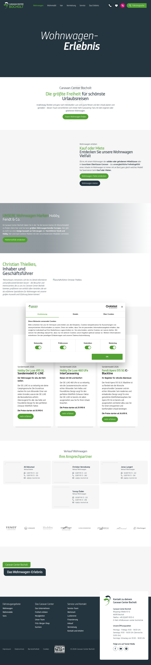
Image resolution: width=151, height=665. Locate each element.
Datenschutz (19, 649)
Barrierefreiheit (33, 649)
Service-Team (72, 608)
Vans (5, 616)
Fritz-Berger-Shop (42, 623)
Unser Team (40, 619)
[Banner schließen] (122, 307)
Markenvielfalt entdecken (15, 240)
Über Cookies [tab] (108, 314)
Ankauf (70, 623)
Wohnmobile (8, 612)
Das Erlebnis (94, 5)
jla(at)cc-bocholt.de (130, 478)
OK (107, 357)
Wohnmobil (51, 5)
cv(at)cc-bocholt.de (81, 478)
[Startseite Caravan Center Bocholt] (13, 5)
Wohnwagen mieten (90, 183)
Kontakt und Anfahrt (75, 631)
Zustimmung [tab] (42, 314)
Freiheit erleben (41, 612)
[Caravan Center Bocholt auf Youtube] (121, 648)
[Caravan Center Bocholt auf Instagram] (126, 648)
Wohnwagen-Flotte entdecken (94, 176)
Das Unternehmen (42, 608)
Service (82, 5)
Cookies (46, 649)
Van (61, 5)
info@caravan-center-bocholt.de (131, 620)
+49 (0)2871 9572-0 (126, 617)
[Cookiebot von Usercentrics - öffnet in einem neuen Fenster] (107, 306)
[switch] (63, 347)
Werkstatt (71, 612)
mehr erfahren (25, 416)
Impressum (7, 649)
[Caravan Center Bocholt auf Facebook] (115, 648)
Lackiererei (71, 616)
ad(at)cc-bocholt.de (33, 478)
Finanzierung (72, 619)
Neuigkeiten (40, 616)
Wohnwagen (38, 5)
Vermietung (71, 5)
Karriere (38, 627)
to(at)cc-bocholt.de (81, 502)
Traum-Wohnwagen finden (75, 116)
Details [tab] (75, 314)
